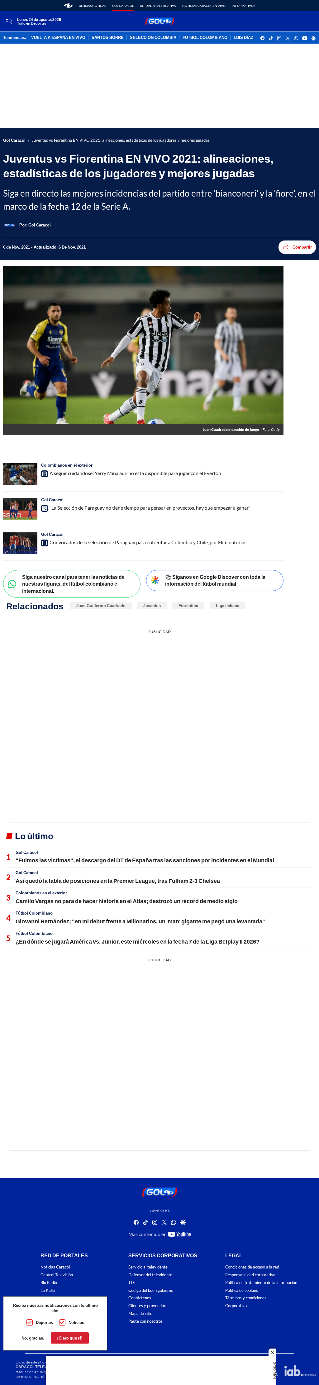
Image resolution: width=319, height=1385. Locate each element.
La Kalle (47, 1290)
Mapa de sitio (140, 1313)
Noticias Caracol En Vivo (204, 5)
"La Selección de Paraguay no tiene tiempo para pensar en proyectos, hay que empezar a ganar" (150, 508)
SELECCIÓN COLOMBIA (153, 37)
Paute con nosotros (145, 1321)
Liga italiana (227, 605)
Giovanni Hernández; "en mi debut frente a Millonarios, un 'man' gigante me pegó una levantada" (140, 921)
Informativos (243, 5)
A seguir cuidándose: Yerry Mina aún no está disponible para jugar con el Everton (135, 473)
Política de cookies (241, 1290)
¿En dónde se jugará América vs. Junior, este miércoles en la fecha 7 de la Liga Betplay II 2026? (137, 941)
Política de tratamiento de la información (261, 1282)
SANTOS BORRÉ (108, 37)
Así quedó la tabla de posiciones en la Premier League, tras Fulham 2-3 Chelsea (118, 880)
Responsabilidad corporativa (250, 1275)
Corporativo (236, 1306)
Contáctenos (139, 1298)
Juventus (152, 605)
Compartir (302, 247)
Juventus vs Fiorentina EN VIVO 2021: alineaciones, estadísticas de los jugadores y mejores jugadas (121, 140)
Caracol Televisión (56, 1275)
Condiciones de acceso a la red (252, 1267)
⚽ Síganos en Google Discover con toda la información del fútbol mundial (215, 580)
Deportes (44, 1322)
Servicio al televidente (148, 1267)
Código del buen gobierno (150, 1290)
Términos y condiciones (245, 1298)
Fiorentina (188, 605)
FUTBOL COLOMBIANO (205, 37)
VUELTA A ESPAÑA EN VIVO (58, 37)
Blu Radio (48, 1282)
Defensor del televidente (150, 1275)
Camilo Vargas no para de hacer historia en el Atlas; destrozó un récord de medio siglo (127, 900)
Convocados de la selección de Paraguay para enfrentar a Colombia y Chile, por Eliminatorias (148, 542)
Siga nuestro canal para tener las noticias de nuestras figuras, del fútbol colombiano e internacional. (73, 584)
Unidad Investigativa (158, 5)
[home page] (68, 5)
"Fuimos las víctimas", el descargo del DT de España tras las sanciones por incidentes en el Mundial (145, 860)
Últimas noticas (92, 5)
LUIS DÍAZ (243, 37)
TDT (132, 1282)
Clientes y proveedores (148, 1306)
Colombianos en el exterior (67, 465)
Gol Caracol (123, 5)
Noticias (76, 1322)
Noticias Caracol (55, 1267)
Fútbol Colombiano (34, 913)
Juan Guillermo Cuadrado (101, 605)
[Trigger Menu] (8, 21)
